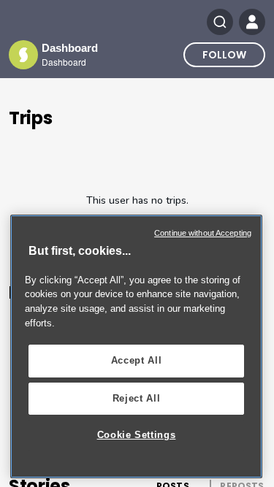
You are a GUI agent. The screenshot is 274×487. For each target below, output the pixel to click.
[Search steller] (220, 22)
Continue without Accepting (202, 233)
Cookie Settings (136, 434)
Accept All (136, 360)
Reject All (137, 398)
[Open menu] (252, 22)
